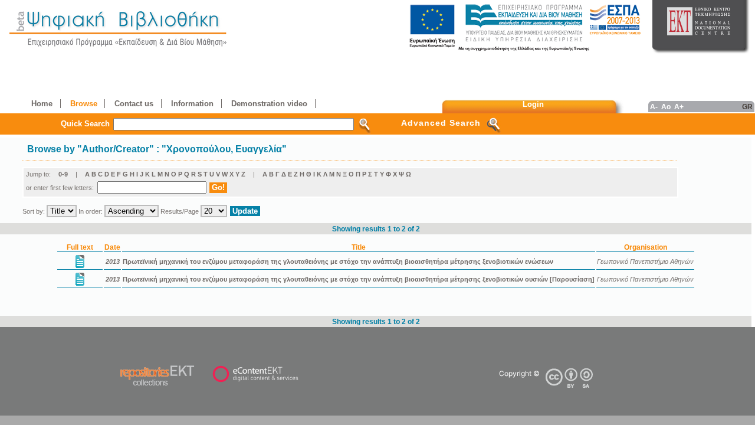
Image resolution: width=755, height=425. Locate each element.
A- (654, 106)
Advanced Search (441, 123)
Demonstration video (269, 103)
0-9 (63, 174)
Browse (83, 103)
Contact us (133, 103)
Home (41, 103)
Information (192, 103)
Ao (666, 106)
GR (747, 106)
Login (533, 104)
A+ (679, 106)
